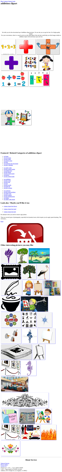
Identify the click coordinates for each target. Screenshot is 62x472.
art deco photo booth (9, 176)
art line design (7, 172)
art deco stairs (7, 159)
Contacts (5, 1)
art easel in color (8, 160)
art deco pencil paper (9, 173)
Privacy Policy (4, 464)
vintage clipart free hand (10, 209)
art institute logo (8, 170)
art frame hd (7, 186)
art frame (6, 156)
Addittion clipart (5, 52)
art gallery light (8, 168)
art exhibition (7, 179)
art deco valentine (8, 165)
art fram (6, 162)
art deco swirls (7, 185)
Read (2, 221)
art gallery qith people (9, 199)
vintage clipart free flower (10, 206)
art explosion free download (11, 163)
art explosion (7, 190)
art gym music (7, 158)
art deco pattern (8, 195)
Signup (10, 1)
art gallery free (7, 193)
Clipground (8, 467)
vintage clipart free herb (10, 211)
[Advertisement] (31, 18)
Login (13, 1)
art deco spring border (9, 169)
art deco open (7, 180)
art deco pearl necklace (10, 192)
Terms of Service (5, 463)
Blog (2, 1)
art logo (6, 183)
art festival (6, 175)
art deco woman (8, 188)
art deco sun (7, 182)
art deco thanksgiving (9, 196)
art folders (6, 198)
